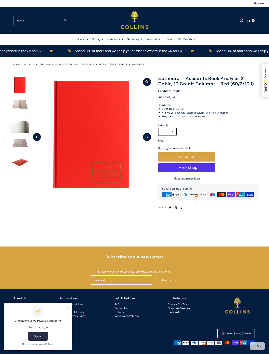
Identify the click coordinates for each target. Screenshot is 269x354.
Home (16, 64)
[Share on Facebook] (170, 207)
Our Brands (185, 39)
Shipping (163, 148)
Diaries (81, 39)
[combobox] (42, 20)
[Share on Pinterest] (182, 207)
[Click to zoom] (147, 82)
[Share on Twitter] (176, 207)
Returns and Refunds (127, 316)
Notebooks (113, 39)
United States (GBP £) (238, 333)
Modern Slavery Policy (72, 316)
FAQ (117, 304)
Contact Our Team (178, 304)
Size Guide (174, 312)
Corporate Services (179, 308)
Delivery (119, 312)
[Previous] (37, 137)
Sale (169, 39)
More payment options (187, 178)
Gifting (96, 39)
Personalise (153, 39)
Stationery (133, 39)
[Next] (147, 137)
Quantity (163, 125)
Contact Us (121, 308)
